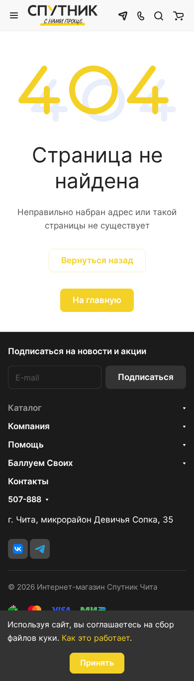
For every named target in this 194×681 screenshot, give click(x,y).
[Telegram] (40, 549)
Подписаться (146, 377)
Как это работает (96, 638)
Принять (97, 663)
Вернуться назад (97, 260)
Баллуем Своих (40, 463)
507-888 (24, 499)
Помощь (26, 445)
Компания (29, 426)
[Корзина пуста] (178, 15)
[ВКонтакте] (18, 549)
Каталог (25, 408)
